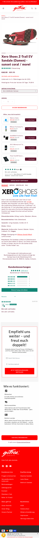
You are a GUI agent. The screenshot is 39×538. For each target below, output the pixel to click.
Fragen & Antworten (9, 476)
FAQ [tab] (26, 185)
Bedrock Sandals (26, 482)
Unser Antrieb (6, 505)
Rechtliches (24, 501)
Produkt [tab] (5, 185)
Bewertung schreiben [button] (19, 290)
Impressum (24, 515)
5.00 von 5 (24, 270)
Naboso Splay (14, 118)
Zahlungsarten (7, 487)
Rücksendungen (7, 484)
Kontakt (4, 491)
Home (3, 15)
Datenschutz (24, 509)
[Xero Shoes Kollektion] (19, 196)
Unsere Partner (7, 512)
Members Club (7, 494)
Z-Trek (29, 201)
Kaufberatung (25, 472)
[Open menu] (3, 8)
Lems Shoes (24, 479)
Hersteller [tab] (20, 185)
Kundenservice (7, 472)
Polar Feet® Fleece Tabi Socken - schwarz (17, 156)
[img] (6, 302)
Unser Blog (5, 509)
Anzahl (4, 98)
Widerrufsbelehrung (27, 512)
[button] (6, 68)
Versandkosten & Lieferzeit (7, 480)
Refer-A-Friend (7, 497)
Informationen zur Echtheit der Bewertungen (20, 537)
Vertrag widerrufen (19, 437)
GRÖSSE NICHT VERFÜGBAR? (19, 180)
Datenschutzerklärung (23, 442)
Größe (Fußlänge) (8, 88)
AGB (22, 505)
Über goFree (6, 501)
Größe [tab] (12, 185)
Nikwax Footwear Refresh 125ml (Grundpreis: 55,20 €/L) (17, 127)
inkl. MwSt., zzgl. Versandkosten (10, 76)
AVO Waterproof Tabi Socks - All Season (17, 144)
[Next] (36, 38)
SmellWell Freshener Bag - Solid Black (17, 135)
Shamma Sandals (26, 476)
